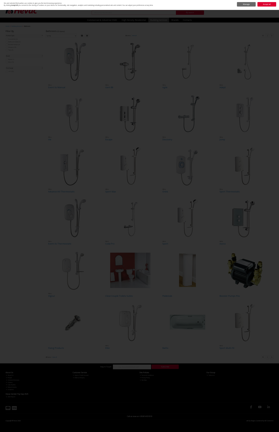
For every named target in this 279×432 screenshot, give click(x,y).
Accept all (267, 4)
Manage (246, 4)
